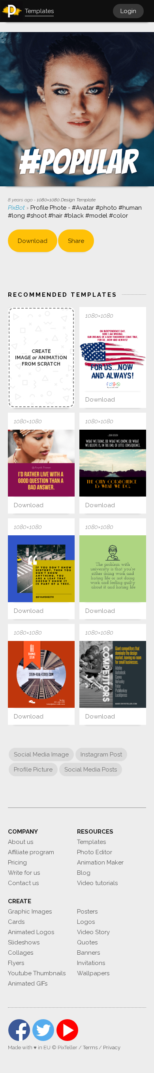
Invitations (91, 963)
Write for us (24, 872)
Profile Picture (33, 769)
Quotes (87, 942)
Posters (87, 911)
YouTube (67, 1030)
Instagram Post (101, 754)
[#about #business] (41, 674)
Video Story (93, 932)
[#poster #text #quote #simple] (41, 463)
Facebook (19, 1030)
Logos (86, 921)
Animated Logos (31, 932)
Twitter (43, 1030)
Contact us (23, 883)
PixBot (17, 207)
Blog (83, 872)
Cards (16, 921)
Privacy (111, 1047)
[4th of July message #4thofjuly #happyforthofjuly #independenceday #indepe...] (112, 357)
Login (128, 11)
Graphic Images (30, 911)
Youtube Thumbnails (37, 973)
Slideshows (23, 942)
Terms (90, 1047)
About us (20, 842)
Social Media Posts (90, 769)
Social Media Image (41, 754)
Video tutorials (97, 883)
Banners (88, 952)
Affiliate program (31, 852)
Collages (20, 952)
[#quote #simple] (112, 568)
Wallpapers (93, 973)
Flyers (16, 963)
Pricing (17, 862)
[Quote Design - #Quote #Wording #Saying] (41, 568)
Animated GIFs (27, 983)
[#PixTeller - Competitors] (112, 674)
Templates (91, 842)
